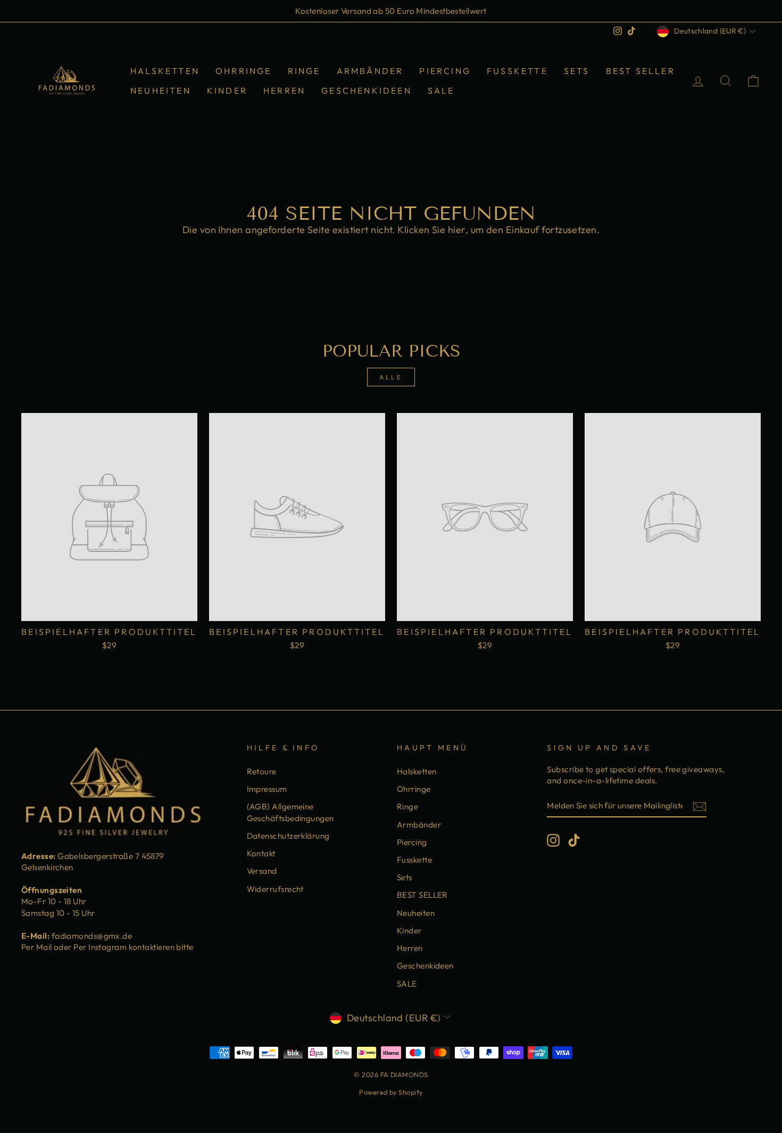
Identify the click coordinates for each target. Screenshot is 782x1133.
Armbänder (370, 70)
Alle (390, 377)
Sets (577, 70)
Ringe (304, 70)
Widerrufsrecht (275, 889)
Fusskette (517, 70)
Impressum (267, 789)
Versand (262, 871)
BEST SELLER (640, 70)
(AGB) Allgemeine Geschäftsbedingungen (290, 812)
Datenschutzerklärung (288, 836)
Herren (284, 90)
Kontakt (261, 853)
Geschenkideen (366, 90)
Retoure (262, 771)
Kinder (227, 90)
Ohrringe (243, 70)
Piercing (445, 70)
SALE (441, 90)
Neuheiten (160, 90)
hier (456, 230)
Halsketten (164, 70)
